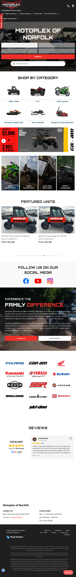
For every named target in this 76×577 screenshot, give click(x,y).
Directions (58, 530)
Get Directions (54, 338)
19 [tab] (62, 150)
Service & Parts (51, 13)
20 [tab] (65, 150)
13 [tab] (44, 150)
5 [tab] (20, 150)
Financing (38, 13)
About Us (47, 530)
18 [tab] (59, 150)
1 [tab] (8, 150)
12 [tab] (41, 150)
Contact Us (21, 338)
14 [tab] (47, 150)
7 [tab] (26, 150)
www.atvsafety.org (39, 570)
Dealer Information (9, 18)
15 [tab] (50, 150)
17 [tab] (56, 150)
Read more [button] (36, 455)
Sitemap (67, 535)
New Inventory (11, 13)
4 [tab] (17, 150)
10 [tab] (35, 150)
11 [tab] (38, 150)
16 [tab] (53, 150)
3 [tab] (14, 150)
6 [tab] (23, 150)
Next (72, 141)
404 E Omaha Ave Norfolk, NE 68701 (16, 514)
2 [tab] (11, 150)
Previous (3, 141)
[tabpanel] (38, 139)
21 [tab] (68, 150)
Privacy (53, 532)
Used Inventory (25, 13)
